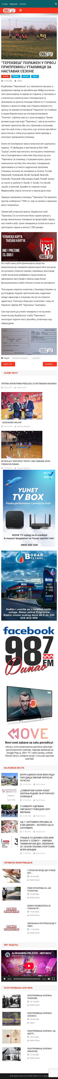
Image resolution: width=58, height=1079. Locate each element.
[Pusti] (4, 979)
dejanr (19, 81)
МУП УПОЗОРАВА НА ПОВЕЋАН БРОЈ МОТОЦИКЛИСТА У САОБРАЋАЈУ (10, 364)
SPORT (25, 76)
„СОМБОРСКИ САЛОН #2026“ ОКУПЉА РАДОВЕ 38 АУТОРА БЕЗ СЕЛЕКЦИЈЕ (37, 793)
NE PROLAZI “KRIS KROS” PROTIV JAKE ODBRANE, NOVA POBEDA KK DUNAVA (25, 462)
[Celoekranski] (53, 979)
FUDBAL (16, 76)
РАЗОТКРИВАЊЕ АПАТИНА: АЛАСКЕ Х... (39, 1014)
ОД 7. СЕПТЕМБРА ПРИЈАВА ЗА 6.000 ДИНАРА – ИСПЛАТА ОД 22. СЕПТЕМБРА (37, 825)
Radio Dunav (21, 388)
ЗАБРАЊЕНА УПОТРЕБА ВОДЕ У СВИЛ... (41, 924)
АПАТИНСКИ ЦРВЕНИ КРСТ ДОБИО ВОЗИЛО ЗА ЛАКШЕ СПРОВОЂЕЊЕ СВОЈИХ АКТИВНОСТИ (51, 364)
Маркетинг (14, 4)
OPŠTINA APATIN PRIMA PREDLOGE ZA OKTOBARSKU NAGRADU (29, 384)
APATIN (5, 76)
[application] (29, 966)
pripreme (36, 358)
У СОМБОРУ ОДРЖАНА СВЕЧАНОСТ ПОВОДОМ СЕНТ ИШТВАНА (35, 809)
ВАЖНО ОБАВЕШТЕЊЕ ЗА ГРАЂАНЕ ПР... (39, 907)
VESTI (35, 76)
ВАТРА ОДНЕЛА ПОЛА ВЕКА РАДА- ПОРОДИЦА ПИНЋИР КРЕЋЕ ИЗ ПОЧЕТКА (37, 777)
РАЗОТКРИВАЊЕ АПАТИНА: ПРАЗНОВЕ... (39, 996)
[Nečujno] (49, 979)
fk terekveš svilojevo (20, 358)
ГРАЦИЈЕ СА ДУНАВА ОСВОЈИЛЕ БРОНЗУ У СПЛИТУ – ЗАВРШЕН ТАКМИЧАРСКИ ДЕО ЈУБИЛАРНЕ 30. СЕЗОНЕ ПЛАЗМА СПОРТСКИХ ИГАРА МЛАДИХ (37, 843)
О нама (5, 4)
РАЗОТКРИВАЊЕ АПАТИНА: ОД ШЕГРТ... (41, 1032)
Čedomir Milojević (23, 426)
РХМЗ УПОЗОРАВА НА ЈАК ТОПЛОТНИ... (39, 889)
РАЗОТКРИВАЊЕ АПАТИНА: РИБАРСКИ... (39, 1050)
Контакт (23, 4)
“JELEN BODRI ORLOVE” (11, 422)
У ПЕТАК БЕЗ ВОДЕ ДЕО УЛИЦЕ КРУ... (41, 871)
